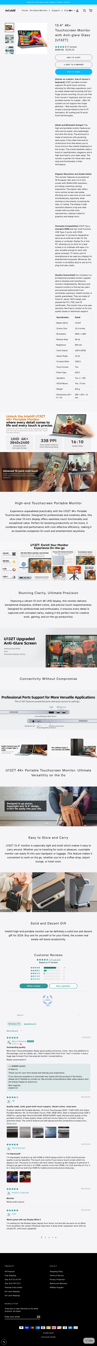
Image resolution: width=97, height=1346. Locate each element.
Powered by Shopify (48, 1337)
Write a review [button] (33, 986)
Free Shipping (10, 1275)
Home (25, 10)
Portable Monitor (39, 10)
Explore (68, 10)
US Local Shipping (12, 1295)
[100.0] (47, 1000)
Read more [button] (12, 1123)
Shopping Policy (56, 1271)
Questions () (30, 1024)
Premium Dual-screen (13, 1287)
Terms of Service (57, 1275)
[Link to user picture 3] (38, 1132)
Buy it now (73, 72)
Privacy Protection (57, 1279)
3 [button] (49, 1237)
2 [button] (45, 1237)
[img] (12, 1037)
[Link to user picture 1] (12, 1132)
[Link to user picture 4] (50, 1132)
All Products (10, 1271)
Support (56, 10)
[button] (61, 47)
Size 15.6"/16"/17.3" (13, 1283)
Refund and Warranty (58, 1283)
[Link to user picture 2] (25, 1132)
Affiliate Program (57, 1287)
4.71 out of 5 (54, 960)
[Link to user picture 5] (63, 1132)
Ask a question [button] (63, 986)
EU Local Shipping (12, 1291)
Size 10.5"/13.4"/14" (13, 1279)
